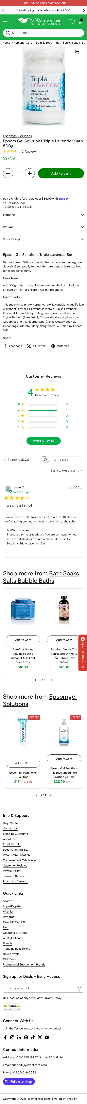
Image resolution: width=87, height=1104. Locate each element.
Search (7, 901)
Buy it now (43, 186)
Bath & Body (44, 42)
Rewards (8, 917)
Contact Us (10, 828)
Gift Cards (10, 959)
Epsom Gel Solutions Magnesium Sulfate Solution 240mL (64, 772)
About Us (9, 839)
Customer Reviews (15, 865)
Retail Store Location (16, 855)
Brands (7, 943)
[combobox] (67, 471)
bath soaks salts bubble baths (41, 577)
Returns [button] (8, 227)
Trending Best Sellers (16, 948)
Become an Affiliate (15, 849)
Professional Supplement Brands (24, 964)
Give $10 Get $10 (14, 922)
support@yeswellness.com (29, 1065)
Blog (5, 927)
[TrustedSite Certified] (12, 1007)
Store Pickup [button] (11, 239)
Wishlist (8, 911)
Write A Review (43, 441)
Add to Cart (23, 640)
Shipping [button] (9, 215)
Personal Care (23, 42)
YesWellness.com (39, 1099)
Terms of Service (14, 876)
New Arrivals (11, 954)
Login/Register (12, 906)
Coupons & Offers (15, 933)
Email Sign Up (12, 844)
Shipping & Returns (15, 834)
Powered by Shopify (63, 1099)
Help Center (11, 823)
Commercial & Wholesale (19, 860)
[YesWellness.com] (38, 21)
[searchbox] (23, 459)
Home (6, 42)
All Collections (12, 938)
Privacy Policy (12, 871)
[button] (80, 22)
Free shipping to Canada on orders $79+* (43, 10)
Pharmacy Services (15, 881)
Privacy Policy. (53, 998)
